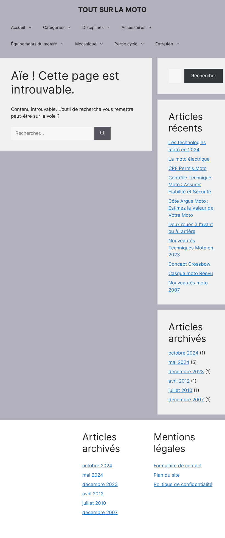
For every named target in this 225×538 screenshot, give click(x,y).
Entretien (164, 43)
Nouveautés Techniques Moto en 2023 (190, 247)
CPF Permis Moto (187, 168)
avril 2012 (179, 381)
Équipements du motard (34, 43)
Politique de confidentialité (183, 484)
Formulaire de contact (178, 465)
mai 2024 (178, 362)
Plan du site (167, 475)
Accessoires (133, 27)
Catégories (53, 27)
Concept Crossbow (189, 264)
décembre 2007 (186, 399)
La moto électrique (189, 159)
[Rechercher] (102, 133)
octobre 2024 (183, 353)
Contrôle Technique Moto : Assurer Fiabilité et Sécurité (189, 184)
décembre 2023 (186, 371)
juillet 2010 (180, 390)
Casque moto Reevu (190, 273)
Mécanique (86, 43)
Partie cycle (125, 43)
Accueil (18, 27)
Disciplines (93, 27)
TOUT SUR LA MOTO (112, 10)
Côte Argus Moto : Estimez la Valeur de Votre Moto (190, 208)
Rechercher (203, 75)
